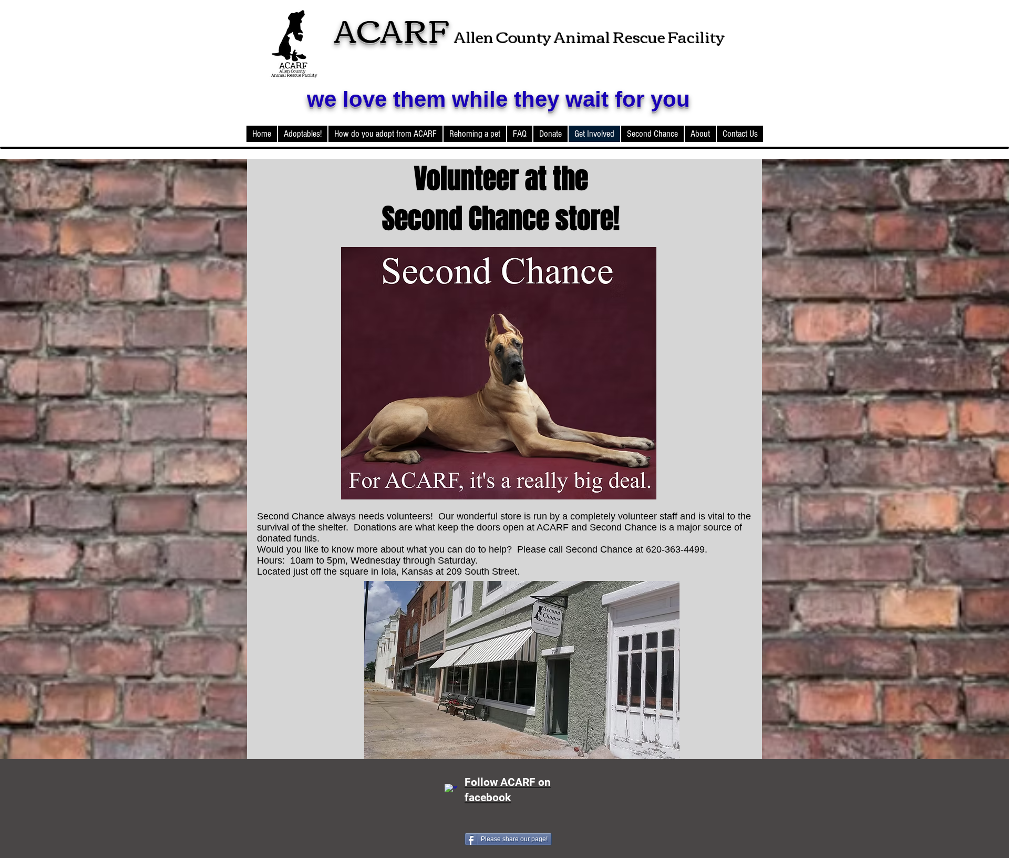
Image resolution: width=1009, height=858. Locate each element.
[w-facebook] (451, 790)
